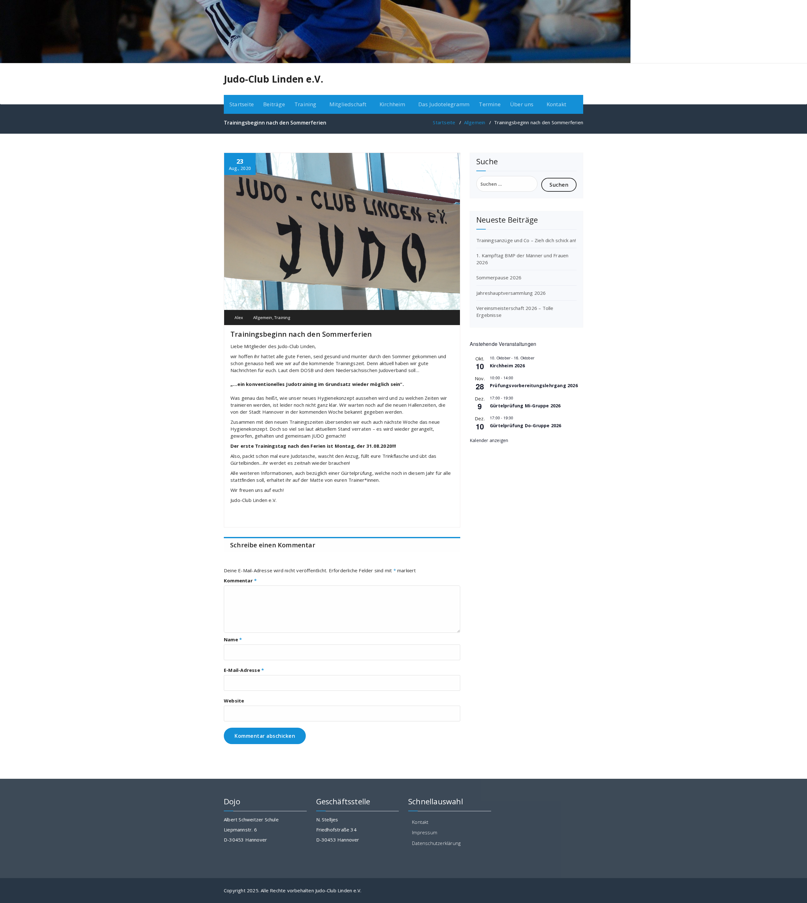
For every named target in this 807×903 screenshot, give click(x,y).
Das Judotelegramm (443, 104)
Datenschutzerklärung (436, 843)
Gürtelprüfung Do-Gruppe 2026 (525, 425)
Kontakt (556, 104)
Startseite (241, 104)
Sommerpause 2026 (498, 277)
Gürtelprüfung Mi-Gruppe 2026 (525, 406)
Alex (238, 317)
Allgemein (474, 122)
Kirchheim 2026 (507, 366)
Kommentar (240, 580)
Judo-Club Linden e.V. (273, 79)
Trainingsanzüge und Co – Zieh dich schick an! (526, 240)
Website (234, 700)
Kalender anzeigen (489, 440)
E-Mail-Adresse (244, 670)
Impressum (424, 832)
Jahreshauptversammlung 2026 (511, 293)
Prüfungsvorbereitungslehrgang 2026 (534, 385)
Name (233, 639)
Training (282, 317)
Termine (489, 104)
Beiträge (274, 104)
